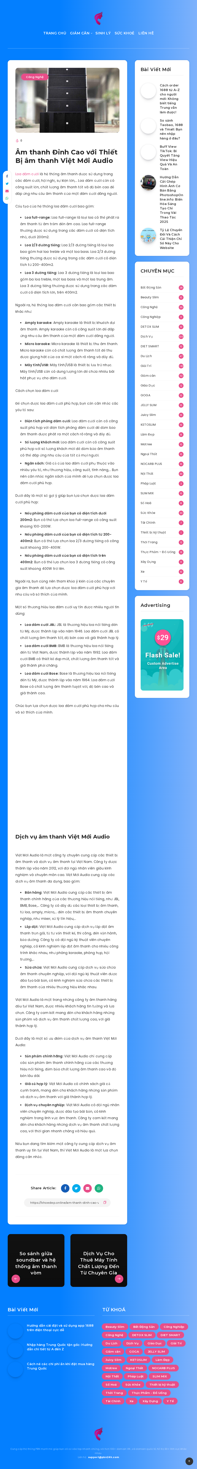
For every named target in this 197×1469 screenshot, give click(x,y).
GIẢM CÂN (79, 33)
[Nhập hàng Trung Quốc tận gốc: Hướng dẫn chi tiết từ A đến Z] (15, 1350)
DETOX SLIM (150, 326)
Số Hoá (146, 503)
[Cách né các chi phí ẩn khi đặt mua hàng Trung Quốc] (15, 1369)
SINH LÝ (103, 33)
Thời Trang (149, 542)
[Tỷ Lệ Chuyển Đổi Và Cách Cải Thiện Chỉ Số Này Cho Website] (148, 235)
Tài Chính (148, 522)
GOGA (145, 395)
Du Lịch (146, 356)
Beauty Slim (150, 297)
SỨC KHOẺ (124, 33)
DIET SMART (150, 346)
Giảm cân (148, 375)
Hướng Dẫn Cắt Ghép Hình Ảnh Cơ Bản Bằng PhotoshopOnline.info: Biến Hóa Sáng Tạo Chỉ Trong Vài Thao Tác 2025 (171, 199)
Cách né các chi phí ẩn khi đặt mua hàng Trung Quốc (60, 1366)
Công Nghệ (35, 77)
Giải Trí (146, 366)
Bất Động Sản (151, 287)
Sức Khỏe (148, 513)
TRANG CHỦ (54, 33)
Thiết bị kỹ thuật (153, 532)
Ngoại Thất (149, 454)
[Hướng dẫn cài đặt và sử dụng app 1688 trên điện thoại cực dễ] (15, 1331)
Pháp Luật (148, 483)
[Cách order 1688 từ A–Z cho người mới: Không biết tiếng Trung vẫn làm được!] (148, 91)
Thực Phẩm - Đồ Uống (149, 1393)
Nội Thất (147, 473)
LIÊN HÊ (146, 33)
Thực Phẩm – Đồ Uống (158, 552)
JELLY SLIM (148, 405)
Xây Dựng (148, 562)
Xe (143, 571)
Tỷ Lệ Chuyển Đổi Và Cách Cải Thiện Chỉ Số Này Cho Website (171, 239)
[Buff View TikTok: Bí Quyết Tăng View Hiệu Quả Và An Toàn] (148, 152)
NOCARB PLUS (151, 464)
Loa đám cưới (27, 174)
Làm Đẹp (147, 434)
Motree (146, 444)
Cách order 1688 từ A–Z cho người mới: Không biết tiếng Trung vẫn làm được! (170, 99)
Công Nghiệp (151, 317)
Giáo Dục (148, 385)
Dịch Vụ (147, 336)
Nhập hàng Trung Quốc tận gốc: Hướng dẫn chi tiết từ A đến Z (60, 1347)
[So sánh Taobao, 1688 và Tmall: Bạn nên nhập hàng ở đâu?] (148, 126)
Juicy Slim (148, 415)
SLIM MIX (147, 493)
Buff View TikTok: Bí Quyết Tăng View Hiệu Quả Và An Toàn (170, 158)
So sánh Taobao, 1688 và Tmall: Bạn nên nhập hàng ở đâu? (171, 129)
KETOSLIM (148, 424)
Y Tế (144, 581)
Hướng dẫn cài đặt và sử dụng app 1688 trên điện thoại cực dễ (60, 1328)
